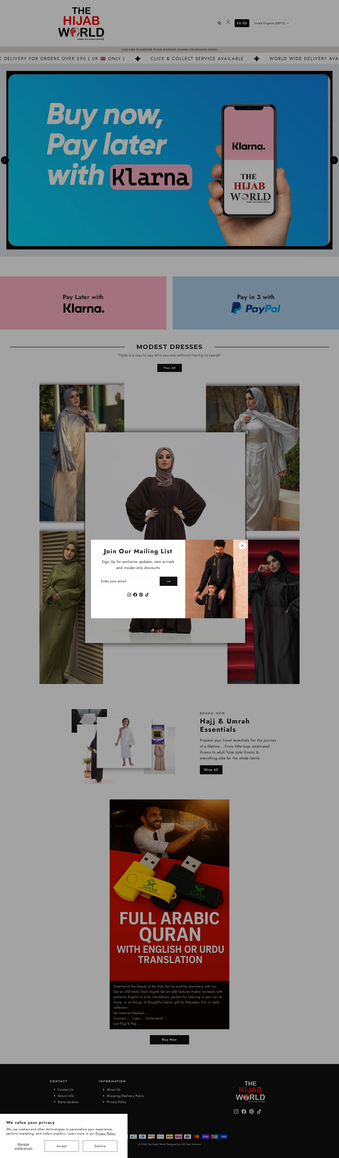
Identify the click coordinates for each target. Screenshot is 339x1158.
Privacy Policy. (106, 1133)
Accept (61, 1146)
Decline (100, 1146)
